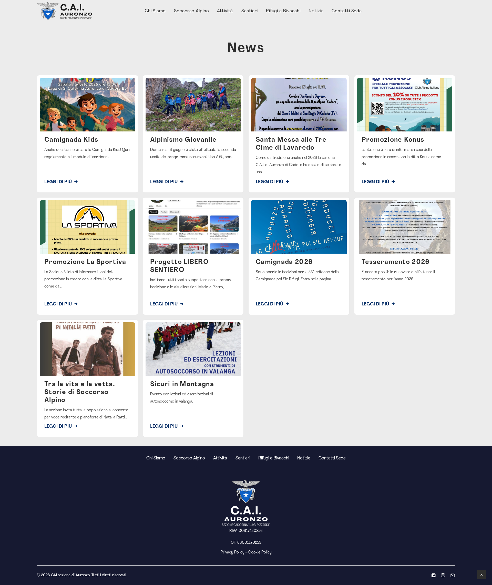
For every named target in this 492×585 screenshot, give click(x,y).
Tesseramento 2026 (396, 262)
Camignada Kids (71, 140)
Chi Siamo (155, 11)
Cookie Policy (260, 552)
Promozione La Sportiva (85, 262)
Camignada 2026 (284, 262)
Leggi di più (58, 182)
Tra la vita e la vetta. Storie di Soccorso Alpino (79, 392)
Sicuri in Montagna (182, 384)
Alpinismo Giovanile (183, 140)
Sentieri (249, 11)
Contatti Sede (347, 11)
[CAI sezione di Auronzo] (65, 11)
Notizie (316, 11)
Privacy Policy (232, 552)
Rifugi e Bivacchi (283, 11)
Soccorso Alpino (191, 11)
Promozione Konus (393, 140)
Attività (225, 11)
